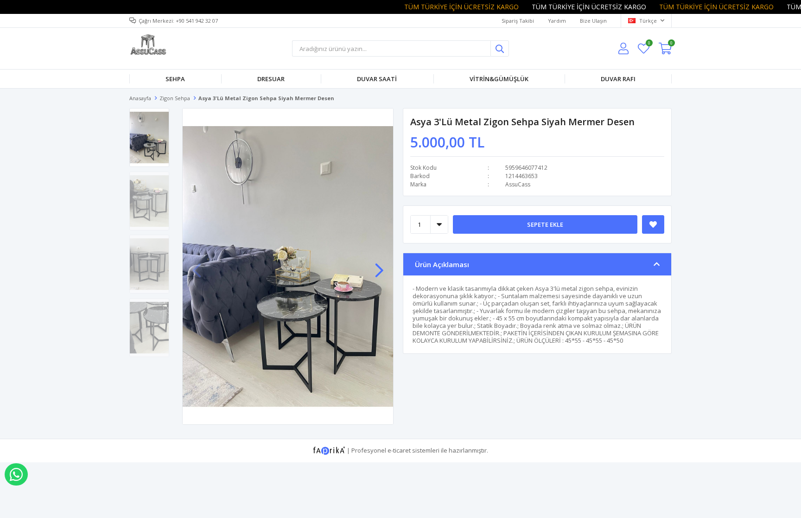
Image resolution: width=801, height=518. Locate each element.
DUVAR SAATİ (377, 79)
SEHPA (175, 79)
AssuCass (517, 184)
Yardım (557, 20)
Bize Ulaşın (593, 20)
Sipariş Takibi (518, 20)
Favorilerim (648, 44)
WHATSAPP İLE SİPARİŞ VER (16, 474)
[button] (379, 265)
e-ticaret (399, 450)
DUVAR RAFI (618, 79)
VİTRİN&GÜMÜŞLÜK (499, 79)
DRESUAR (271, 79)
